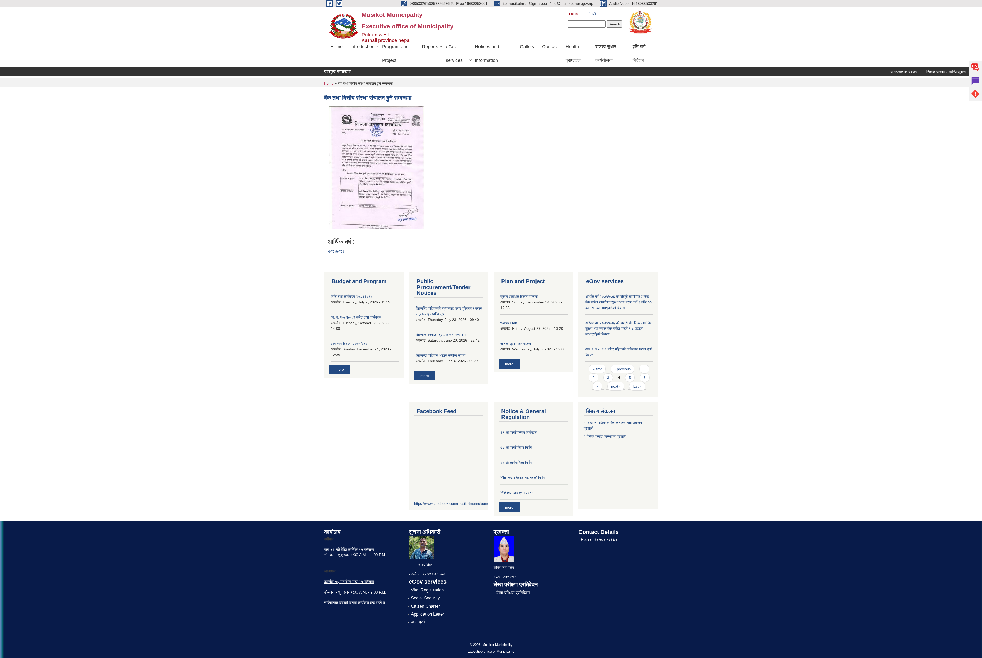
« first (597, 369)
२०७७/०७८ (336, 251)
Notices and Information (487, 53)
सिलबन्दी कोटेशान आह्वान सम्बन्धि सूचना (440, 355)
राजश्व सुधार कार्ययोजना (605, 53)
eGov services (454, 53)
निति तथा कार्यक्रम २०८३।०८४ (352, 296)
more (340, 369)
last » (637, 386)
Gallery (527, 46)
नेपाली (592, 14)
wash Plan (508, 323)
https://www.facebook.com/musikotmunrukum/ (451, 503)
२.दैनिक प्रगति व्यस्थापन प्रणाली (605, 436)
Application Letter (427, 614)
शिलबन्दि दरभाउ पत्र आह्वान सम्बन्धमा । (441, 335)
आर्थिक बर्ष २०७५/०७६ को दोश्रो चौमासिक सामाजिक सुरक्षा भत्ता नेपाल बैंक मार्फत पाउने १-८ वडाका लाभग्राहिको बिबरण (618, 328)
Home (336, 46)
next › (615, 386)
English (574, 14)
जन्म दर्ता (418, 622)
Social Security (425, 598)
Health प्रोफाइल (573, 53)
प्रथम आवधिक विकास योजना (519, 296)
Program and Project (395, 53)
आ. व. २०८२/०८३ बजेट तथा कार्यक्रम (356, 317)
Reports (430, 46)
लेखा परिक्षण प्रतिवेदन (513, 592)
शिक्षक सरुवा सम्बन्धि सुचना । (936, 72)
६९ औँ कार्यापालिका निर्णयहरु (518, 432)
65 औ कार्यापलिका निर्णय (516, 447)
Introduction (362, 46)
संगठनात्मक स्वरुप (891, 72)
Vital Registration (427, 590)
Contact (550, 46)
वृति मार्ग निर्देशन (639, 53)
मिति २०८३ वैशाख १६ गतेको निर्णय (522, 478)
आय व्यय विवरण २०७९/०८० (349, 344)
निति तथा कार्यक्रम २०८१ (517, 493)
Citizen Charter (425, 606)
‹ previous (623, 369)
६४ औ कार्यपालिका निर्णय (516, 462)
